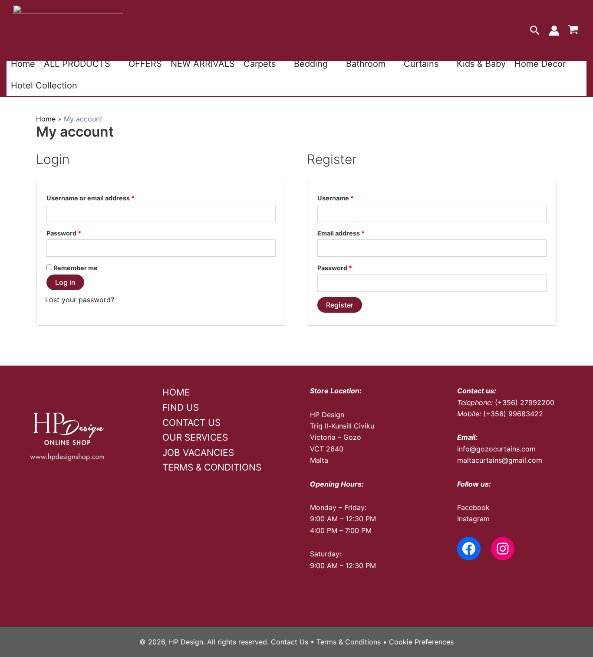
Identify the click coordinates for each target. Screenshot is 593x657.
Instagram (473, 518)
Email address (354, 233)
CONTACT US (191, 422)
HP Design (327, 414)
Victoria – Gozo (335, 437)
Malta (319, 460)
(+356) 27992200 (524, 402)
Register (339, 305)
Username (349, 198)
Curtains (421, 64)
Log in (65, 282)
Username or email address (104, 198)
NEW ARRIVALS (203, 64)
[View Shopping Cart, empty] (573, 31)
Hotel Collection (44, 85)
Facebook (473, 507)
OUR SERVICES (195, 437)
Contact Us (289, 641)
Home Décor (540, 64)
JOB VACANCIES (198, 452)
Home (23, 64)
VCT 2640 (326, 449)
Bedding (311, 64)
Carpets (260, 64)
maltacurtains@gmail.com (499, 460)
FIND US (180, 407)
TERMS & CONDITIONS (211, 467)
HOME (176, 392)
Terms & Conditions (348, 641)
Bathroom (365, 64)
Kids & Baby (481, 64)
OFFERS (145, 64)
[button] (535, 30)
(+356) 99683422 (513, 413)
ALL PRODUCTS (77, 64)
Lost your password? (79, 299)
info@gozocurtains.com (496, 449)
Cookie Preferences (421, 641)
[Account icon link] (554, 30)
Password (77, 233)
